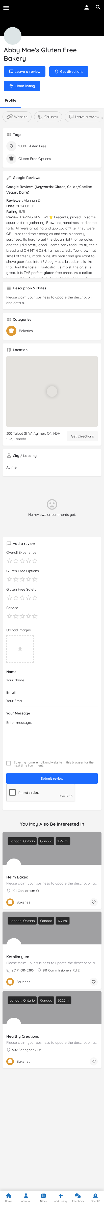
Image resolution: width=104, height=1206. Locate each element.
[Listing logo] (12, 36)
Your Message (18, 713)
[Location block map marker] (52, 391)
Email (11, 692)
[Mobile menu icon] (6, 8)
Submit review (52, 778)
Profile (10, 100)
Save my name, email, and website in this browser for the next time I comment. (54, 764)
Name (11, 671)
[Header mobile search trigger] (98, 7)
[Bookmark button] (94, 902)
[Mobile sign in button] (86, 7)
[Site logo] (12, 7)
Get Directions (82, 436)
